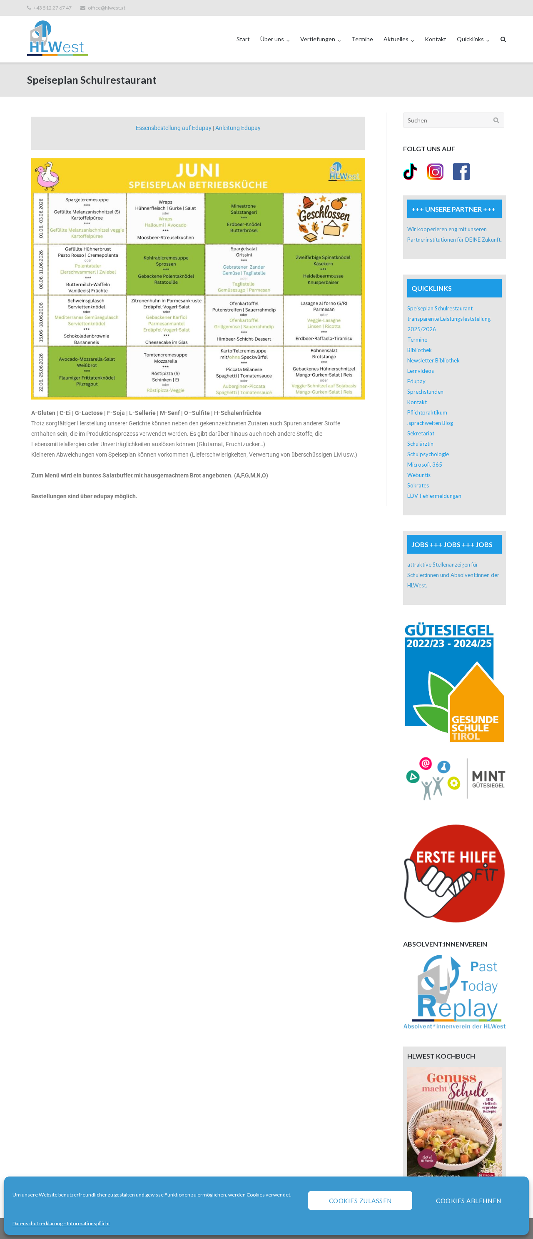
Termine (362, 38)
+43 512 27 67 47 (52, 8)
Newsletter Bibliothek (433, 360)
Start (243, 38)
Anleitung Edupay (238, 128)
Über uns (272, 38)
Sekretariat (420, 433)
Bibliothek (419, 350)
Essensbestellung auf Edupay (174, 128)
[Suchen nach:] (453, 120)
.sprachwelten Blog (430, 423)
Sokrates (418, 485)
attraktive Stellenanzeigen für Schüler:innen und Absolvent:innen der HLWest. (453, 575)
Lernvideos (420, 370)
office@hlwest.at (106, 8)
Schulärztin (420, 443)
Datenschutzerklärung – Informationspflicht (61, 1223)
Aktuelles (396, 38)
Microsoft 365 (424, 464)
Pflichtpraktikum (427, 412)
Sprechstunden (425, 391)
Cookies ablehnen (468, 1200)
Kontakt (435, 38)
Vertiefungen (317, 38)
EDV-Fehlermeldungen (434, 495)
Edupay (416, 381)
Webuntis (419, 475)
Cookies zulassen (360, 1200)
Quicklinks (470, 38)
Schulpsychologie (428, 454)
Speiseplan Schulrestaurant (440, 308)
